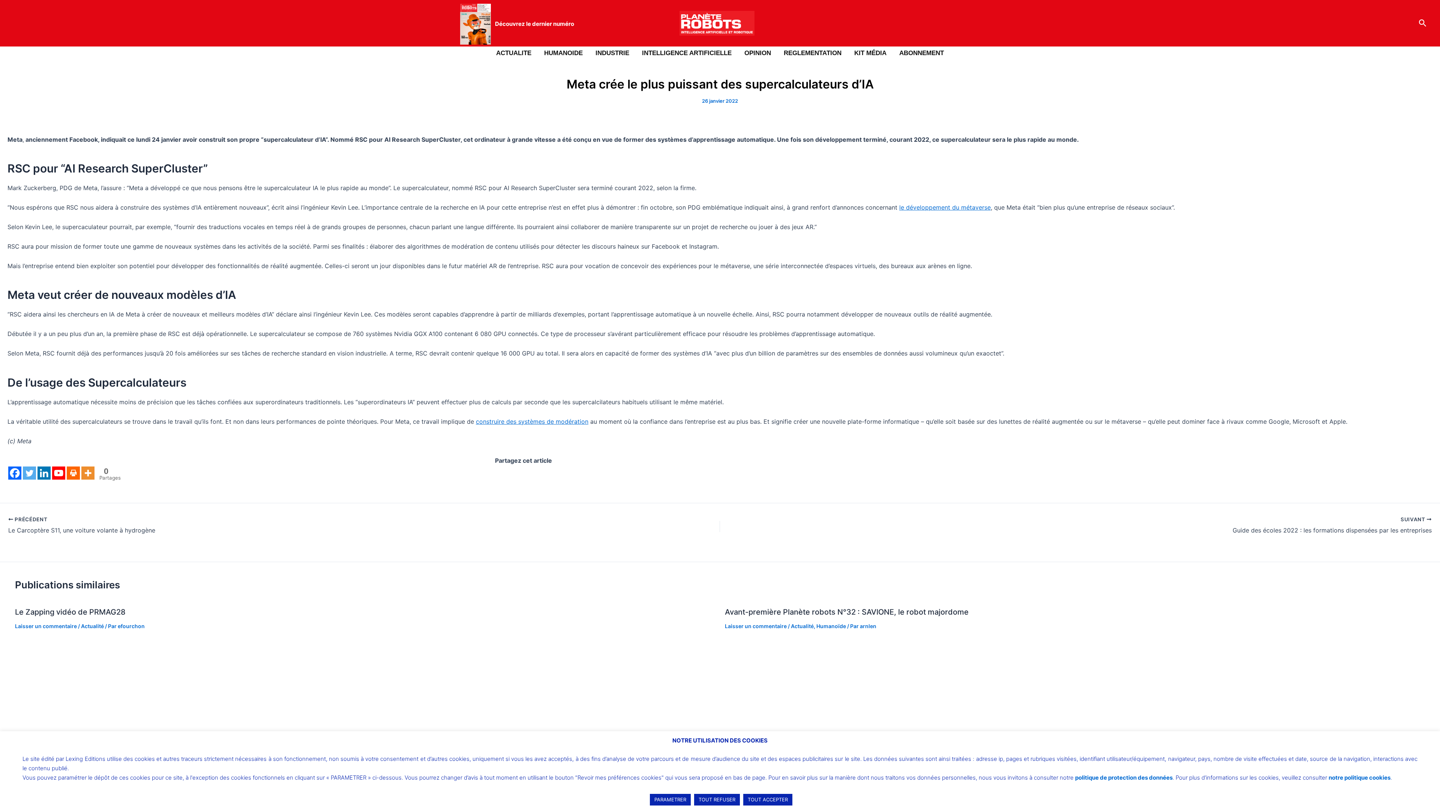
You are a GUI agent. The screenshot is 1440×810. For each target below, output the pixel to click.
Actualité (92, 626)
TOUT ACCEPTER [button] (768, 799)
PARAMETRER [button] (670, 799)
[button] (1423, 23)
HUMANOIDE (563, 53)
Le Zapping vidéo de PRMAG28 (70, 612)
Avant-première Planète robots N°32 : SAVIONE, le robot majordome (847, 612)
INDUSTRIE (612, 53)
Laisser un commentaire (46, 626)
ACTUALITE (513, 53)
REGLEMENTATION (813, 53)
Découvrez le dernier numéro (534, 23)
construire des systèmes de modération (532, 421)
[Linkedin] (44, 473)
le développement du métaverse (945, 207)
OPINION (757, 53)
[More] (87, 473)
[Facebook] (14, 473)
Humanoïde (831, 626)
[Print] (73, 473)
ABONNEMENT (921, 53)
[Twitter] (29, 473)
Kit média (870, 53)
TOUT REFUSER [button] (717, 799)
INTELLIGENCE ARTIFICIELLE (687, 53)
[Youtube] (58, 473)
